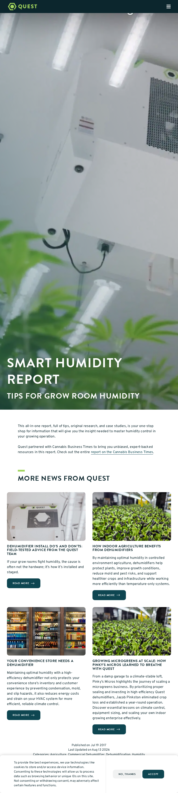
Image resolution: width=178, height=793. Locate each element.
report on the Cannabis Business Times (122, 452)
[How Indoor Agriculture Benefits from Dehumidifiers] (131, 516)
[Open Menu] (172, 6)
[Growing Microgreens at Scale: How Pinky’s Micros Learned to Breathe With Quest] (131, 631)
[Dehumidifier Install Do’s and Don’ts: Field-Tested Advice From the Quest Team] (46, 516)
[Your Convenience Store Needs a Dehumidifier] (46, 631)
